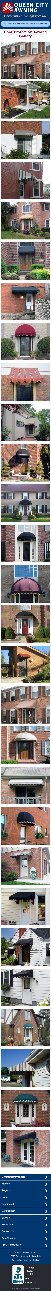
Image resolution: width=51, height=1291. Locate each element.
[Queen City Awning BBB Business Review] (25, 1282)
